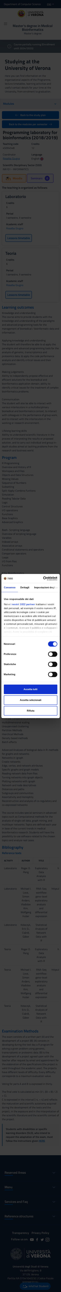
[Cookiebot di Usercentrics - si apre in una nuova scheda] (43, 578)
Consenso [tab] (9, 587)
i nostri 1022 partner (22, 604)
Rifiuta (30, 710)
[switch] (52, 654)
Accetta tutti (30, 689)
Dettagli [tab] (24, 587)
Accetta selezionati (30, 700)
